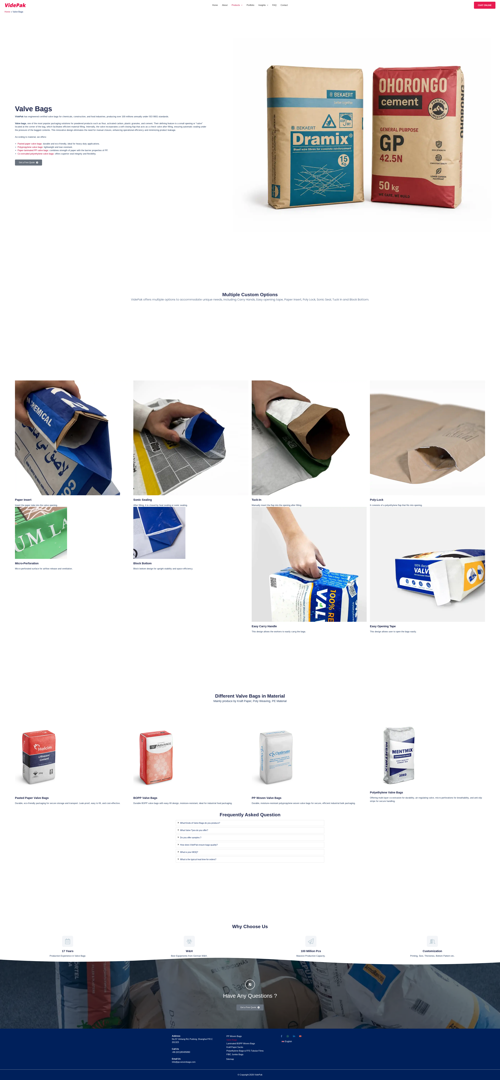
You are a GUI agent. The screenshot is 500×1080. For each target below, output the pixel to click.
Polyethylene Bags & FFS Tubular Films (245, 1051)
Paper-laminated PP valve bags (33, 150)
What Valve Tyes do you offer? (194, 830)
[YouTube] (300, 1036)
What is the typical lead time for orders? (198, 859)
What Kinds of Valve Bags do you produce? (200, 823)
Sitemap (230, 1059)
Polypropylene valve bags (30, 147)
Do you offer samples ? (190, 837)
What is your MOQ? (189, 852)
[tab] (250, 823)
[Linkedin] (294, 1036)
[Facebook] (281, 1036)
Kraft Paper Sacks (234, 1047)
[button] (241, 5)
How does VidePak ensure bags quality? (199, 845)
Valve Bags (231, 1040)
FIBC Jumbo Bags (234, 1054)
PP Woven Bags (234, 1036)
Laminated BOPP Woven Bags (240, 1043)
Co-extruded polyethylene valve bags (36, 154)
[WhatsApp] (288, 1036)
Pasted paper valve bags (30, 144)
